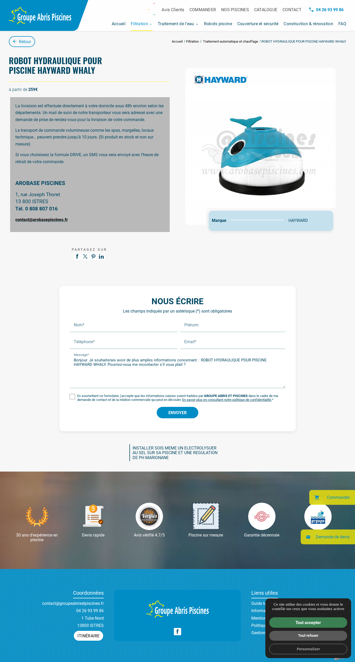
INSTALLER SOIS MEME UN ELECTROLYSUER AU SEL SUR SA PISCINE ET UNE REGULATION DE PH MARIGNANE (175, 452)
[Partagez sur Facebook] (77, 256)
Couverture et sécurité (258, 23)
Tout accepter (308, 622)
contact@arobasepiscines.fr (41, 219)
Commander (202, 9)
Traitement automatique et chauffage (231, 41)
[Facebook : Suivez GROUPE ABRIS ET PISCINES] (177, 631)
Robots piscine (218, 23)
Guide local (261, 603)
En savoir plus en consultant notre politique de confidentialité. (227, 399)
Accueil (119, 23)
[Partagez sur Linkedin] (101, 256)
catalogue (265, 9)
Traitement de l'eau (176, 23)
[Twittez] (85, 256)
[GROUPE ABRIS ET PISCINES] (40, 15)
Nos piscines (235, 9)
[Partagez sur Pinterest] (93, 256)
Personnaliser (308, 648)
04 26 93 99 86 (330, 9)
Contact (291, 9)
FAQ (342, 23)
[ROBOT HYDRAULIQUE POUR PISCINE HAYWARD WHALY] (260, 146)
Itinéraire (88, 635)
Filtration (139, 23)
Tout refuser (308, 635)
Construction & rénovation (308, 23)
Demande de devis (328, 536)
